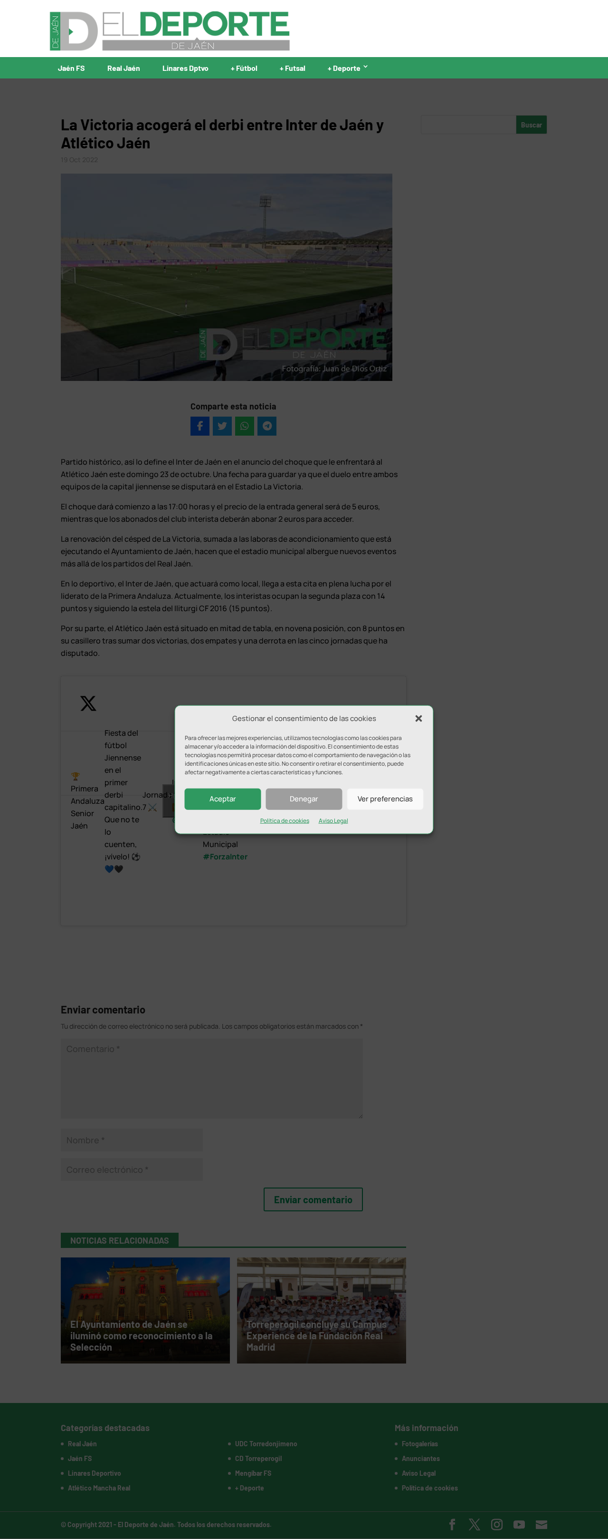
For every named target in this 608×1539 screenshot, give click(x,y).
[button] (419, 718)
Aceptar (222, 799)
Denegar (304, 799)
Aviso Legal (333, 821)
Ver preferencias (385, 799)
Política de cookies (284, 821)
